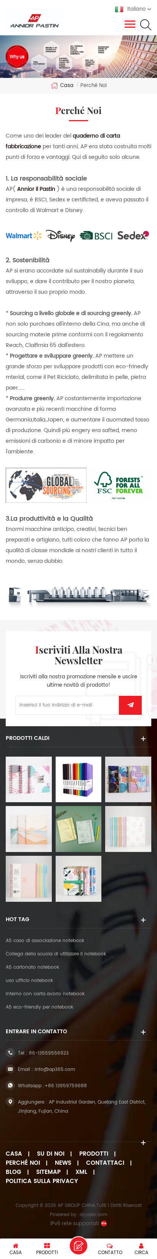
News (63, 1163)
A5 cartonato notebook (32, 967)
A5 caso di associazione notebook (45, 940)
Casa (67, 85)
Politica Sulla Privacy (42, 1181)
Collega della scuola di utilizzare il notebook (56, 954)
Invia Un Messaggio (78, 1245)
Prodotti (93, 1154)
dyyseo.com (93, 1214)
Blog (13, 1172)
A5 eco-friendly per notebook (39, 1007)
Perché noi (23, 1163)
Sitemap (48, 1172)
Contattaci (105, 1163)
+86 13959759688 (66, 1086)
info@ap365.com (55, 1069)
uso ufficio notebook (29, 980)
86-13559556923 (49, 1053)
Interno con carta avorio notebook (45, 994)
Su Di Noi (50, 1154)
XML (81, 1172)
